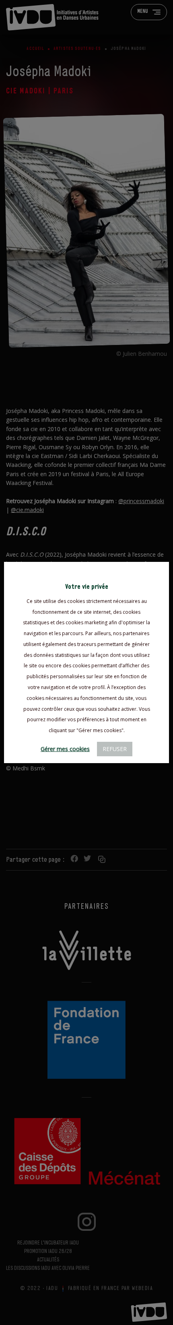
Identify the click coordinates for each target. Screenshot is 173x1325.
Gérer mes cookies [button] (65, 749)
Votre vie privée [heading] (86, 586)
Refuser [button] (115, 749)
